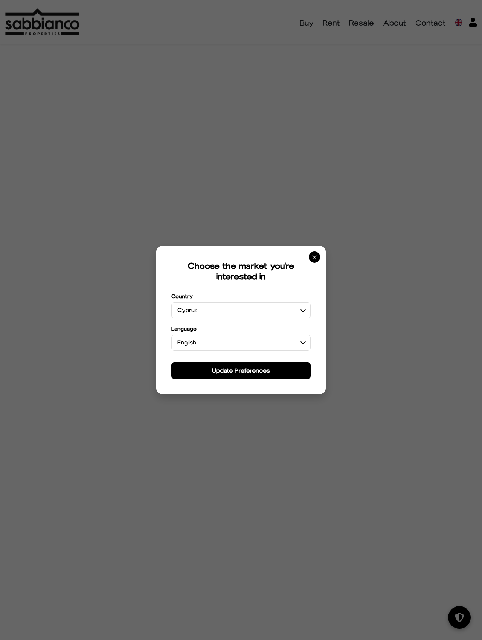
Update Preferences (241, 370)
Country (182, 296)
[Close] (314, 257)
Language (184, 329)
